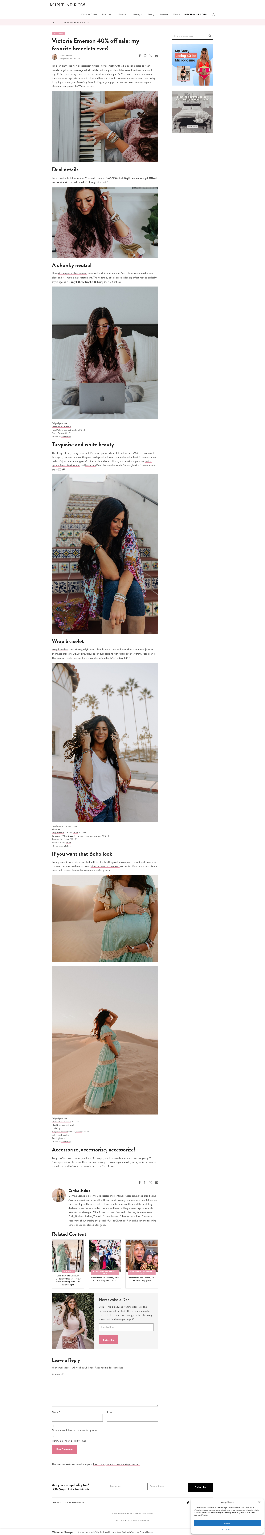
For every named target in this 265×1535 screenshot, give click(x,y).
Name (56, 1412)
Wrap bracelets (60, 649)
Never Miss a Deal (196, 14)
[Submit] (210, 36)
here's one (90, 465)
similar (74, 430)
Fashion (122, 14)
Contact (56, 1502)
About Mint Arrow (74, 1502)
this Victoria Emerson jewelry (73, 1158)
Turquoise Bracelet (60, 1131)
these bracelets (64, 654)
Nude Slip (56, 1128)
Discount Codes (89, 14)
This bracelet (58, 658)
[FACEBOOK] (188, 1503)
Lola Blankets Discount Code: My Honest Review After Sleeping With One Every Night (68, 1280)
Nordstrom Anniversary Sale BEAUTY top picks (142, 1279)
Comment (58, 1374)
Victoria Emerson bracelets (105, 866)
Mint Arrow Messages (62, 1532)
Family (151, 14)
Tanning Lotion (58, 1138)
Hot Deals (58, 33)
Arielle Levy (66, 436)
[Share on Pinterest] (145, 56)
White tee (56, 829)
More (175, 14)
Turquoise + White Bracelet (63, 836)
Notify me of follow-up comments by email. (75, 1430)
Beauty (136, 14)
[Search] (213, 14)
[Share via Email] (156, 56)
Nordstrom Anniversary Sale (104, 1272)
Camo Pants (57, 433)
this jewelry (72, 453)
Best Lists (106, 14)
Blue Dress (56, 1125)
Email (111, 1412)
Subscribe (108, 1340)
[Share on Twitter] (150, 56)
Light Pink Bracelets (60, 1135)
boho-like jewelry (111, 862)
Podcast (164, 14)
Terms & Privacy (227, 1530)
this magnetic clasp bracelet (72, 273)
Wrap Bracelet (58, 832)
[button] (259, 1502)
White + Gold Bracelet (61, 426)
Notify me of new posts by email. (69, 1441)
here (91, 836)
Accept (227, 1522)
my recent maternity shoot (70, 862)
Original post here (59, 423)
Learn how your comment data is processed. (116, 1464)
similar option (98, 658)
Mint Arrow (68, 5)
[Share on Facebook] (139, 56)
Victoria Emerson (141, 70)
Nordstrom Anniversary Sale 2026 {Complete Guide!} (105, 1279)
